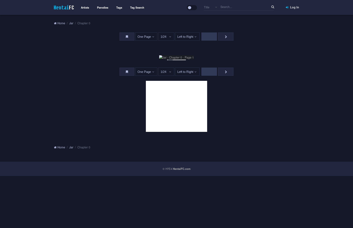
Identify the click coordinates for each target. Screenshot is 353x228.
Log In (294, 7)
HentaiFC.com (182, 169)
